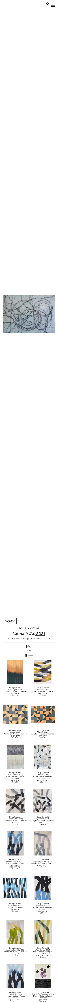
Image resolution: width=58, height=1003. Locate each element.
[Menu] (53, 5)
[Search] (47, 4)
